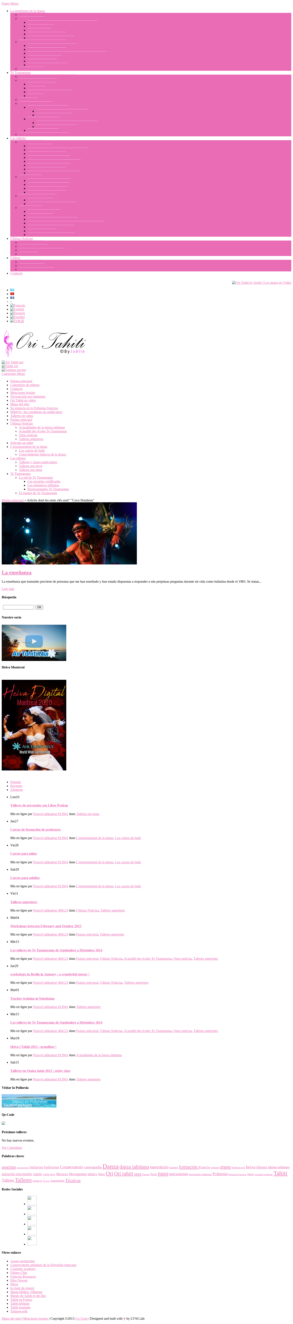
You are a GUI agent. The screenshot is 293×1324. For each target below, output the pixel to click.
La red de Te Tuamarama (36, 103)
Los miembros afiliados (43, 130)
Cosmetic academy (23, 1269)
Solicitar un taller (30, 207)
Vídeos (15, 258)
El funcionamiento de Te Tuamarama (44, 134)
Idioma (261, 1167)
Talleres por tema (30, 142)
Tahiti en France (21, 1299)
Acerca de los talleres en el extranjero (52, 219)
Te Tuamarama (20, 72)
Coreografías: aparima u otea (46, 153)
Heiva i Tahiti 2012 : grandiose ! (33, 1047)
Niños (101, 1174)
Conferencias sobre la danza (46, 169)
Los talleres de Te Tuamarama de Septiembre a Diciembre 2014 (56, 950)
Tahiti (280, 1173)
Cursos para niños (39, 30)
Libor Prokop (36, 88)
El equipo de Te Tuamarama (38, 80)
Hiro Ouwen (18, 1280)
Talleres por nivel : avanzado (46, 192)
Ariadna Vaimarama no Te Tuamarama (62, 111)
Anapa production (22, 1261)
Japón (37, 1174)
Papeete (146, 1174)
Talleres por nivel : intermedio (47, 188)
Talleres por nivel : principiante (48, 184)
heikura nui (238, 1167)
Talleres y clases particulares (38, 196)
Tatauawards (18, 1311)
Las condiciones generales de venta (51, 234)
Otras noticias (28, 254)
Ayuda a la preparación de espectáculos (54, 173)
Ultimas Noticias (21, 238)
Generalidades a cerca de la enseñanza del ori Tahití (62, 22)
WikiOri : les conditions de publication (36, 412)
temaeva (37, 1180)
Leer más (8, 589)
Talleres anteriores (31, 242)
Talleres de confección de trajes (48, 165)
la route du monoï (22, 1288)
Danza (111, 1166)
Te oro (46, 1181)
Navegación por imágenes (36, 269)
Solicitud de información (44, 211)
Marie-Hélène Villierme (26, 1292)
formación (189, 1166)
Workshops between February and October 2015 (45, 926)
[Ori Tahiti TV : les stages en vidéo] (261, 282)
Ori (109, 1173)
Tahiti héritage (20, 1303)
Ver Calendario (12, 1147)
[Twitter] (32, 1234)
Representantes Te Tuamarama (48, 107)
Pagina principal (21, 419)
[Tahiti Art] (10, 366)
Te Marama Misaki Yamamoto (56, 126)
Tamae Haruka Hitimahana (54, 115)
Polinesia (220, 1174)
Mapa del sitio (19, 404)
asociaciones (23, 1167)
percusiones (178, 1174)
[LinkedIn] (32, 1224)
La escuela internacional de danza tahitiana (48, 76)
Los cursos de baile (32, 18)
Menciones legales (22, 392)
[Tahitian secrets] (14, 370)
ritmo (250, 1174)
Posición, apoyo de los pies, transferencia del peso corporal (67, 53)
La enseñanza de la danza (27, 11)
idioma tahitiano (279, 1167)
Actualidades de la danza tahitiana (42, 250)
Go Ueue (81, 1318)
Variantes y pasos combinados (47, 65)
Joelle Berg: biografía (33, 15)
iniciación (9, 1174)
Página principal (21, 381)
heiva (250, 1167)
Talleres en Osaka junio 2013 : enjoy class (40, 1071)
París (154, 1174)
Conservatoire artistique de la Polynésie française (43, 1265)
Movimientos (78, 1174)
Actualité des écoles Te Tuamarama (43, 431)
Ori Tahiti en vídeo (31, 265)
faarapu (173, 1167)
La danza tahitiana (31, 69)
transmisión (57, 1180)
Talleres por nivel (30, 177)
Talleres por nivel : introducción (48, 180)
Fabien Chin (18, 1272)
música (92, 1174)
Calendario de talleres (42, 231)
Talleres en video (30, 261)
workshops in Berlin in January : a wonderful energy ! (49, 974)
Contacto (16, 273)
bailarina (36, 1167)
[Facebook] (32, 1204)
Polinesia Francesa (237, 1174)
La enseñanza (28, 99)
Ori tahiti (123, 1173)
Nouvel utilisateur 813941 (50, 814)
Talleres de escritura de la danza (48, 157)
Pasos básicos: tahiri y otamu (46, 49)
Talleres (8, 1180)
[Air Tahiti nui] (12, 362)
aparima (9, 1167)
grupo (225, 1166)
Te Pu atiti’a (35, 96)
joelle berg (49, 1174)
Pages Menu (10, 3)
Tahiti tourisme (20, 1307)
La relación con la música (44, 57)
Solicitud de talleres (40, 215)
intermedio (24, 1174)
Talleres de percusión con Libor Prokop (54, 161)
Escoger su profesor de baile (46, 34)
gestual (215, 1167)
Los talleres (18, 138)
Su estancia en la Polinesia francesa (51, 227)
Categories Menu (13, 374)
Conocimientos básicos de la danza (42, 42)
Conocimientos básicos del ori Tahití (52, 45)
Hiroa (14, 1284)
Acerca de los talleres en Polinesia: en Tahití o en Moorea (66, 223)
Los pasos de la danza (42, 61)
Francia (204, 1167)
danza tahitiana (134, 1166)
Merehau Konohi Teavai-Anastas (49, 92)
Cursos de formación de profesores (50, 38)
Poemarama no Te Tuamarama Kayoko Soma (67, 123)
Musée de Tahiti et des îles (28, 1296)
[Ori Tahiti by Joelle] (45, 358)
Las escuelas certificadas (43, 119)
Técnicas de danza (39, 146)
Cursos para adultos (40, 26)
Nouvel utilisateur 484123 (50, 910)
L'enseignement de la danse (28, 446)
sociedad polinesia (264, 1174)
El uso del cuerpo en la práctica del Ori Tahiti (58, 150)
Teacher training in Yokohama (32, 998)
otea (137, 1173)
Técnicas (73, 1180)
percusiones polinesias (200, 1174)
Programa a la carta (40, 200)
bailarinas (51, 1167)
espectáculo (159, 1167)
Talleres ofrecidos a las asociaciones (51, 204)
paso (163, 1173)
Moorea (62, 1174)
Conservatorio (71, 1167)
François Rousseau (23, 1276)
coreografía (93, 1167)
